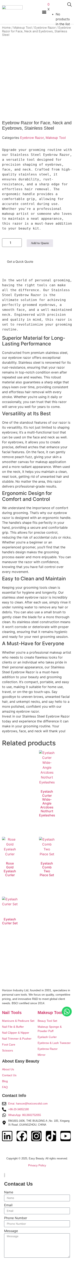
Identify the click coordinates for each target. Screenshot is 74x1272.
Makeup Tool (22, 27)
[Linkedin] (7, 1136)
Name (8, 1192)
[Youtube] (65, 1136)
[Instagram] (36, 1136)
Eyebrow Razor (45, 27)
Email (8, 1205)
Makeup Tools (51, 1012)
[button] (44, 12)
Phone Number (15, 1218)
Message (11, 1231)
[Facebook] (22, 1136)
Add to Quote (40, 243)
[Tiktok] (51, 1136)
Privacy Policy (37, 1165)
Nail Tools (12, 1012)
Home (6, 27)
